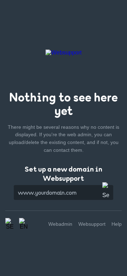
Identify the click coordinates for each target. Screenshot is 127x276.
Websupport (91, 224)
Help (116, 224)
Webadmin (60, 224)
